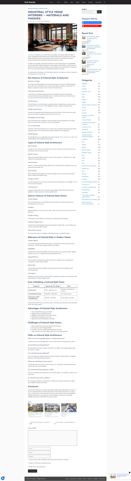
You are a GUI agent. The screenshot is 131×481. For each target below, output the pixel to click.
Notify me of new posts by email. (37, 467)
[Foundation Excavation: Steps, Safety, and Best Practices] (84, 71)
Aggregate (84, 83)
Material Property (86, 150)
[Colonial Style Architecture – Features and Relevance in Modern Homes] (35, 407)
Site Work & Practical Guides (89, 166)
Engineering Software (87, 132)
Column (84, 110)
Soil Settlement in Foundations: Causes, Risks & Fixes (94, 53)
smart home (38, 253)
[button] (104, 2)
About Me (79, 479)
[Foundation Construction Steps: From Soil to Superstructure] (84, 62)
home (31, 69)
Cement (84, 107)
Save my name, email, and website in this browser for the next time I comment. (49, 459)
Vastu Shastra (98, 2)
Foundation (84, 139)
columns (42, 106)
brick (68, 137)
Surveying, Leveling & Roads (89, 187)
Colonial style (31, 55)
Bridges (77, 2)
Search (84, 9)
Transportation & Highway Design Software (88, 196)
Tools (58, 2)
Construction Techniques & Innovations (88, 123)
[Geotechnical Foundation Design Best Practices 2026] (84, 46)
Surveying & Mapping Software (89, 182)
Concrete (84, 113)
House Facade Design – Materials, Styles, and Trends (51, 413)
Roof (83, 160)
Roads (71, 2)
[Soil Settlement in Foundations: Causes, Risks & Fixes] (84, 53)
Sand (83, 163)
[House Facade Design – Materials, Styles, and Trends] (52, 407)
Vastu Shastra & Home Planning (89, 199)
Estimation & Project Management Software (87, 135)
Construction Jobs (86, 120)
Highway (84, 144)
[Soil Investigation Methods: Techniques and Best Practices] (84, 38)
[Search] (99, 11)
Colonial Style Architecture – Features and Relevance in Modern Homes (35, 413)
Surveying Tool (85, 184)
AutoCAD (84, 89)
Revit (83, 155)
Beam (83, 94)
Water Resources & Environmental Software (88, 203)
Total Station (85, 192)
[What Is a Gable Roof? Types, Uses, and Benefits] (69, 407)
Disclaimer (95, 479)
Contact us (89, 479)
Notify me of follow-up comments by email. (40, 463)
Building (65, 2)
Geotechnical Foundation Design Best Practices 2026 (93, 46)
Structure (84, 174)
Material (83, 2)
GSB (83, 142)
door (46, 86)
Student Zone (85, 176)
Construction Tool (86, 127)
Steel (83, 171)
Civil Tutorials (30, 2)
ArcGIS (84, 86)
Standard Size (85, 168)
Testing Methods (86, 190)
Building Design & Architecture (37, 8)
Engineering (85, 129)
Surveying (90, 2)
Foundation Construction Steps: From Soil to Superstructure (93, 62)
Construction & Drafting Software (88, 116)
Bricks (83, 97)
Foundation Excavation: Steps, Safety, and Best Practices (94, 70)
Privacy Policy (73, 479)
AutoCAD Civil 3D (86, 91)
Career (84, 479)
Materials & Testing (86, 152)
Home (51, 2)
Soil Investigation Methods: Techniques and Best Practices (93, 38)
